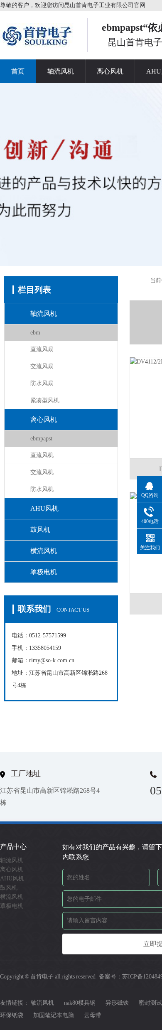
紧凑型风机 (44, 400)
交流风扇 (42, 366)
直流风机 (42, 455)
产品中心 (13, 846)
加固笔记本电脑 (53, 1015)
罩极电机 (43, 571)
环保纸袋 (11, 1015)
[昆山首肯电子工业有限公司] (37, 46)
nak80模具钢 (80, 1003)
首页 (18, 71)
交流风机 (42, 472)
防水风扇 (42, 383)
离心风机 (110, 71)
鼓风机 (40, 529)
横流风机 (43, 550)
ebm (35, 332)
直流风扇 (42, 349)
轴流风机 (60, 71)
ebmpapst (41, 438)
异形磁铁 (117, 1003)
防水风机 (42, 489)
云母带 (92, 1015)
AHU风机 (44, 508)
